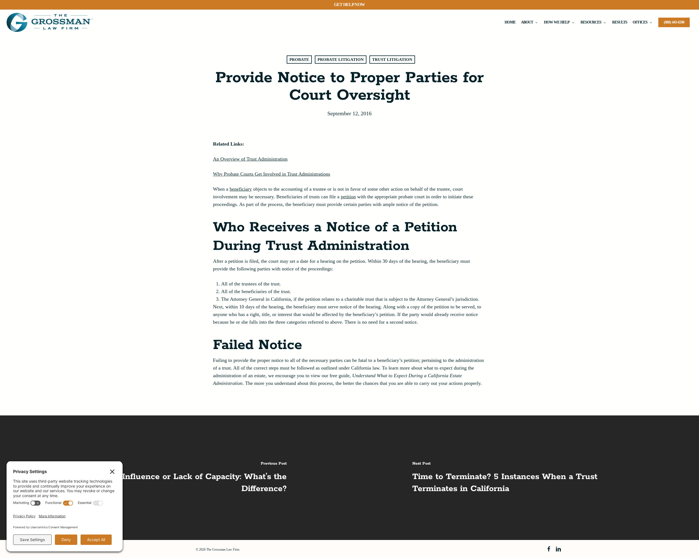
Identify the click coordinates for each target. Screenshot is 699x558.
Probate (299, 59)
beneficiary (241, 189)
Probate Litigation (341, 59)
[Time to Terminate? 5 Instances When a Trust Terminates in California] (524, 477)
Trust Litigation (392, 59)
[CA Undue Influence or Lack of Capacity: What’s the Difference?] (175, 477)
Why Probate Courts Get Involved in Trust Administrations (271, 174)
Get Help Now (349, 4)
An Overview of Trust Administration (250, 159)
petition (348, 196)
